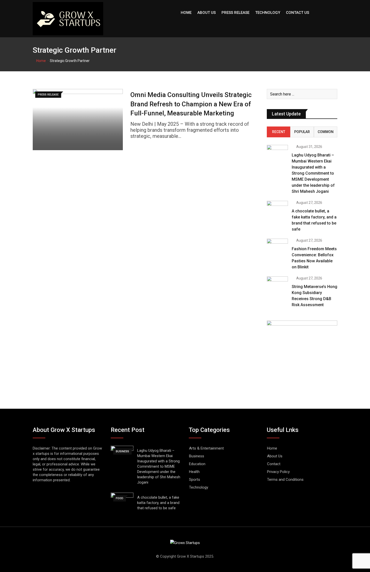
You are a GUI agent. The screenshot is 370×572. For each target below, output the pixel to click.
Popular (302, 132)
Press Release (235, 12)
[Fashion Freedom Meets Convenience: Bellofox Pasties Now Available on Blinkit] (277, 247)
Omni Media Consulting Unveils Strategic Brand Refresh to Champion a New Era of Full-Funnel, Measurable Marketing (191, 104)
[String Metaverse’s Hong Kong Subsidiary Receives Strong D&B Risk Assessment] (277, 284)
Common (326, 132)
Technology (267, 12)
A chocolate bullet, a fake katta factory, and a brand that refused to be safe (158, 502)
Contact (273, 464)
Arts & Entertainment (206, 448)
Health (194, 471)
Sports (194, 479)
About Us (206, 12)
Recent (278, 132)
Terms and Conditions (285, 479)
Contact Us (297, 12)
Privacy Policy (278, 471)
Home (186, 12)
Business (196, 456)
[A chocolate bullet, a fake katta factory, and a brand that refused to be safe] (277, 209)
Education (197, 464)
